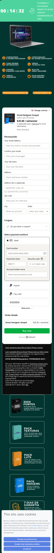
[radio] (8, 240)
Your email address (12, 140)
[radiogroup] (27, 271)
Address (7, 172)
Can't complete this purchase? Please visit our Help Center (26, 352)
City (5, 206)
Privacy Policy (14, 374)
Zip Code (8, 195)
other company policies (31, 374)
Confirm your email (12, 151)
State (30, 206)
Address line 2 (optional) (14, 183)
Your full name (10, 161)
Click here (35, 124)
